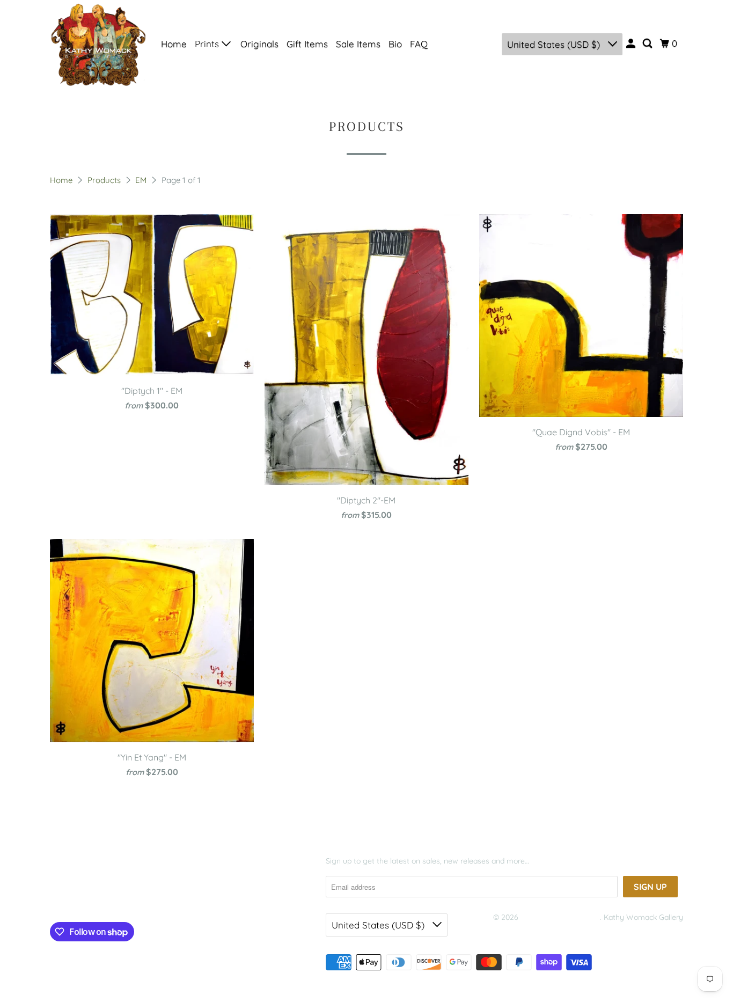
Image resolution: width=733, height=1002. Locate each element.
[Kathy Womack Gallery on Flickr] (120, 896)
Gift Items (307, 43)
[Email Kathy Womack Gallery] (142, 896)
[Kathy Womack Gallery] (98, 44)
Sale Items (358, 43)
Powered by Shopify (527, 930)
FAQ (419, 43)
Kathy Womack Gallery (560, 917)
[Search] (648, 43)
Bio (395, 43)
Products (105, 180)
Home (174, 43)
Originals (259, 43)
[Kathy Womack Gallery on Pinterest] (100, 896)
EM (142, 180)
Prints (208, 43)
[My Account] (631, 43)
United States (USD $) (555, 44)
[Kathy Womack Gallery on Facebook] (66, 896)
